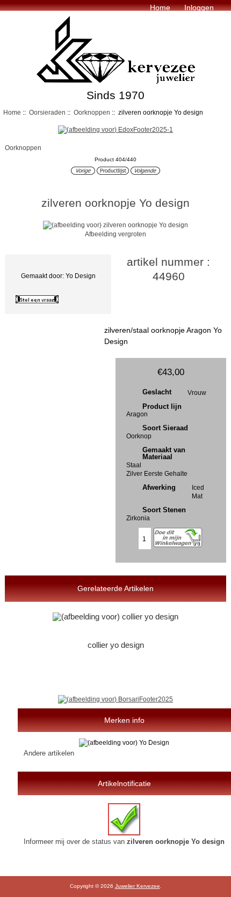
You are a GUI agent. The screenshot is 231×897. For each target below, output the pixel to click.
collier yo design (116, 645)
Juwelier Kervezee (137, 886)
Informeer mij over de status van (124, 842)
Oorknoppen (92, 112)
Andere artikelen (49, 753)
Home (160, 7)
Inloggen (199, 7)
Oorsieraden (47, 112)
